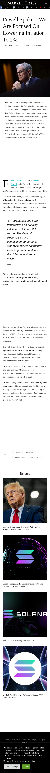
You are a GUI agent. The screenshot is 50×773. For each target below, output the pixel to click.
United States (35, 457)
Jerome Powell (20, 457)
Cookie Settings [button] (12, 767)
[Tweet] (11, 52)
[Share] (4, 52)
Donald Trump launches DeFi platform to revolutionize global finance (21, 528)
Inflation (29, 452)
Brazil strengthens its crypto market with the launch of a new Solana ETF (23, 585)
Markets (19, 45)
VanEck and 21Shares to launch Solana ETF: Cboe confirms (23, 696)
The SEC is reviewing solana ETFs (18, 641)
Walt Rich (8, 45)
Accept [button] (26, 767)
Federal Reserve (17, 180)
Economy (18, 452)
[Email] (26, 52)
